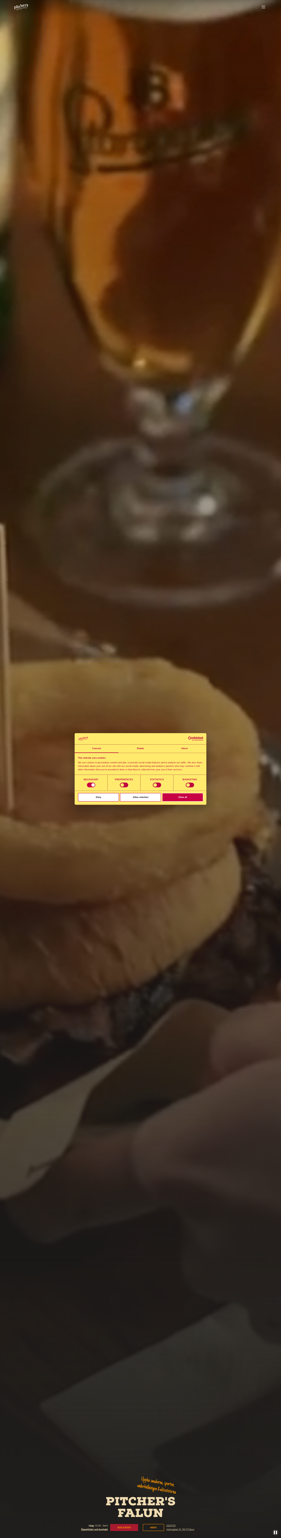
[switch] (124, 785)
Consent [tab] (96, 748)
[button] (263, 7)
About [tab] (184, 748)
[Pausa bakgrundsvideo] (275, 1532)
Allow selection (140, 797)
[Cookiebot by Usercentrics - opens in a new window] (190, 739)
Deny (98, 797)
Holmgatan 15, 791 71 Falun (180, 1529)
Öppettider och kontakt (94, 1529)
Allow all (182, 797)
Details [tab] (140, 748)
